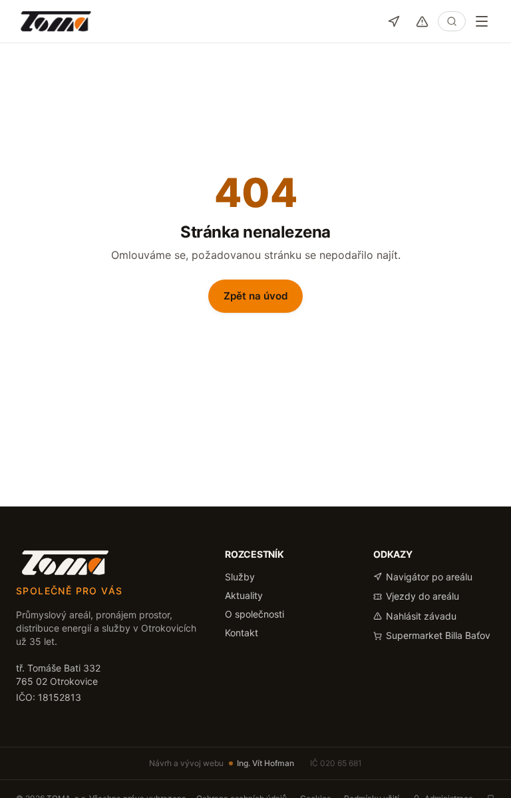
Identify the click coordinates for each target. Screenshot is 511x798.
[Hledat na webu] (452, 21)
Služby (240, 576)
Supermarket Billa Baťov (438, 635)
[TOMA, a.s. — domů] (56, 21)
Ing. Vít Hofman (265, 763)
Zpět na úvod (256, 296)
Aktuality (244, 595)
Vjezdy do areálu (422, 596)
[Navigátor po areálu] (394, 22)
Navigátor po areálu (429, 576)
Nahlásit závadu (421, 616)
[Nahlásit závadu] (422, 22)
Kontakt (241, 632)
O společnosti (254, 614)
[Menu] (481, 21)
